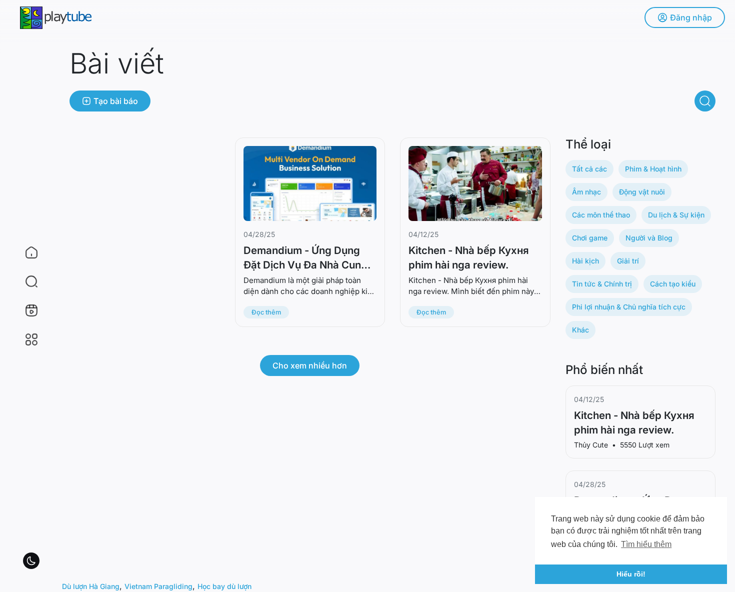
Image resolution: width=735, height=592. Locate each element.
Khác (580, 330)
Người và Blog (649, 238)
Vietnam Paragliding (158, 586)
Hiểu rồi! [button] (631, 574)
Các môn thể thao (601, 214)
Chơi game (590, 238)
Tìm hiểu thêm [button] (646, 544)
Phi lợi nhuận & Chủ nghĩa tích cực (629, 306)
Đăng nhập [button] (691, 17)
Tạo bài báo (116, 101)
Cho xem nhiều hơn (309, 365)
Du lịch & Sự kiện (676, 214)
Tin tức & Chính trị (602, 284)
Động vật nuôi (642, 192)
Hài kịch (585, 260)
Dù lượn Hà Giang (91, 586)
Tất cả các (589, 168)
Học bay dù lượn (225, 586)
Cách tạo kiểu (673, 284)
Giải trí (628, 260)
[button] (25, 281)
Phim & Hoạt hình (653, 168)
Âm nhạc (586, 192)
